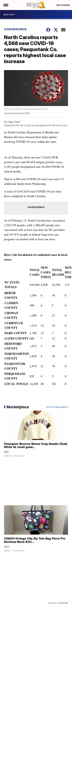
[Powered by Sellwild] (63, 603)
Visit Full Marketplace (57, 407)
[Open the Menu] (6, 5)
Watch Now (62, 5)
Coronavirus (15, 29)
